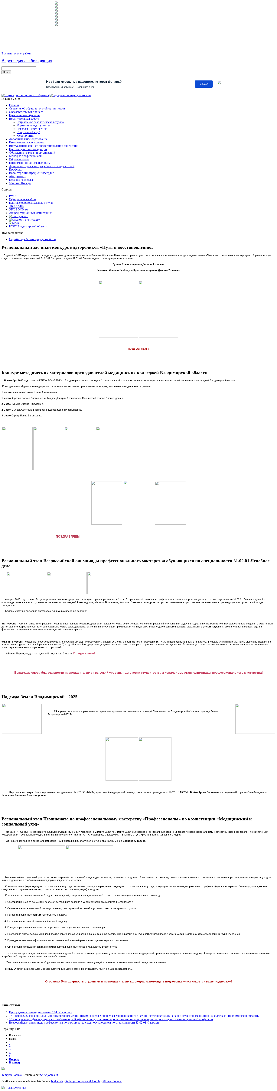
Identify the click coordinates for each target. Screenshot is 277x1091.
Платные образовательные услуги (31, 202)
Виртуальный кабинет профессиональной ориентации (44, 145)
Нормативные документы (33, 125)
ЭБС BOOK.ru (18, 209)
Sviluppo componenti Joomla (82, 1081)
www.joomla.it (49, 1074)
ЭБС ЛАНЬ (16, 206)
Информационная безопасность (29, 162)
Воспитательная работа (16, 53)
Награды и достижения (32, 128)
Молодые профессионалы (25, 156)
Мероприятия (25, 135)
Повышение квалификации (26, 142)
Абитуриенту (17, 176)
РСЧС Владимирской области (28, 226)
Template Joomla (12, 1074)
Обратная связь (19, 159)
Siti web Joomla (112, 1081)
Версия (8, 60)
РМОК (13, 195)
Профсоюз (15, 169)
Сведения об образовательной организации (37, 108)
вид (38, 60)
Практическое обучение (24, 115)
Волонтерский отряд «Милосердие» (32, 172)
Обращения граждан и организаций (32, 152)
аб (31, 60)
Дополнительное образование (28, 139)
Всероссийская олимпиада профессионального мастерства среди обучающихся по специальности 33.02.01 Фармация (84, 1022)
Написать (204, 84)
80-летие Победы (20, 183)
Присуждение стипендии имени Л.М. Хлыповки (40, 1012)
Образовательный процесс (26, 111)
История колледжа (21, 179)
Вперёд (14, 1059)
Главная (14, 105)
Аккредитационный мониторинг (30, 212)
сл (26, 60)
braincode (57, 1081)
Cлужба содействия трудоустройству (32, 239)
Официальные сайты (22, 199)
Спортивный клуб (28, 132)
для (20, 60)
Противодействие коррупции (28, 149)
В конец (14, 1062)
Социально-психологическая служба (40, 122)
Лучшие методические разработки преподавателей (41, 166)
